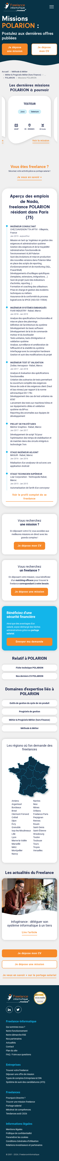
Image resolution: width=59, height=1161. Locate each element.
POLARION (10, 78)
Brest (14, 811)
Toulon (36, 837)
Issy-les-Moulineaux (21, 830)
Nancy (15, 854)
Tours (36, 844)
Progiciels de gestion (29, 711)
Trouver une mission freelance (20, 1102)
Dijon (14, 820)
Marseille (16, 844)
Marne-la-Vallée (19, 840)
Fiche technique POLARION (29, 667)
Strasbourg (38, 834)
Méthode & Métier (19, 71)
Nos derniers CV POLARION (29, 676)
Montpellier (17, 850)
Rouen (36, 824)
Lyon (14, 837)
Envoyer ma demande (29, 641)
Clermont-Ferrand (20, 814)
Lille (13, 834)
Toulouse (37, 840)
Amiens (15, 801)
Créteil (15, 817)
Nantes (36, 801)
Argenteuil (17, 804)
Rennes (36, 820)
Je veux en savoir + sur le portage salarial (29, 975)
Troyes (36, 847)
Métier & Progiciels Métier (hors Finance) (23, 75)
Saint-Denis (38, 827)
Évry (14, 824)
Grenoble (16, 827)
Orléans (37, 811)
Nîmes (36, 807)
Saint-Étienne (39, 830)
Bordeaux (16, 807)
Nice (35, 804)
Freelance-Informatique (29, 1154)
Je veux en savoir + (29, 177)
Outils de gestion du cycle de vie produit (29, 703)
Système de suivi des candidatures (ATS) (25, 1082)
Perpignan (38, 817)
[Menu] (51, 6)
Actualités (11, 1042)
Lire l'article (29, 932)
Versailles (37, 850)
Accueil (5, 71)
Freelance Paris (40, 814)
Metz (14, 847)
